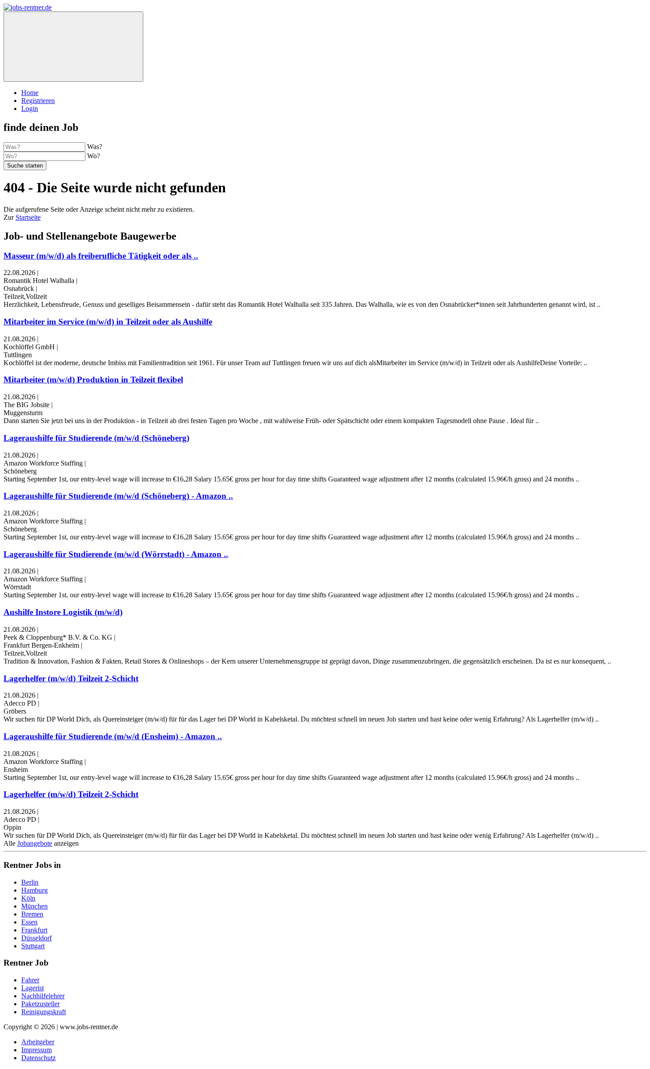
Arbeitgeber (37, 1042)
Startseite (28, 217)
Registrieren (38, 100)
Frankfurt (34, 930)
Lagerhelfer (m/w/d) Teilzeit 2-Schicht (71, 678)
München (34, 906)
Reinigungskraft (43, 1012)
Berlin (29, 882)
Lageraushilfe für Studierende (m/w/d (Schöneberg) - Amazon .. (118, 495)
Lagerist (32, 988)
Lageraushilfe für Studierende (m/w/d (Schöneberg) (96, 438)
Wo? (93, 156)
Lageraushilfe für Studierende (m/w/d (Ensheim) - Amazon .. (113, 736)
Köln (28, 898)
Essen (29, 922)
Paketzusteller (40, 1004)
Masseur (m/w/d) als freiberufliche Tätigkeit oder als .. (101, 255)
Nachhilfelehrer (43, 996)
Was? (94, 146)
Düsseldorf (36, 938)
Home (29, 92)
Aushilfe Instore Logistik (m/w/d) (63, 612)
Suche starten (25, 165)
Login (29, 108)
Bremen (32, 914)
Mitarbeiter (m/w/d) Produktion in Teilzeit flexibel (93, 379)
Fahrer (30, 980)
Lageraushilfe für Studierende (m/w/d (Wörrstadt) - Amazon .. (116, 554)
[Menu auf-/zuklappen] (73, 46)
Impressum (36, 1050)
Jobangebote (34, 843)
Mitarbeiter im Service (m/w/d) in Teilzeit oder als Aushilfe (108, 321)
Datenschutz (38, 1057)
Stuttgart (33, 946)
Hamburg (34, 890)
